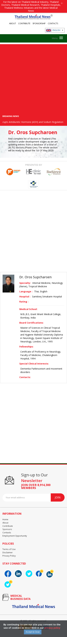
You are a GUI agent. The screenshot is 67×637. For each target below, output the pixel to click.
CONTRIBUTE (24, 23)
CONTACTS (53, 23)
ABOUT (12, 23)
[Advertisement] (33, 78)
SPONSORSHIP (39, 23)
